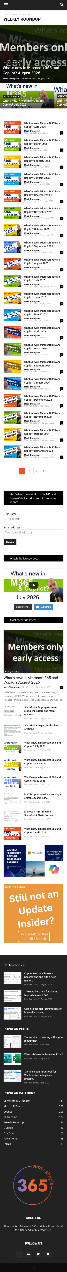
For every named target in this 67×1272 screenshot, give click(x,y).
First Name (10, 514)
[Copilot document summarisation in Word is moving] (12, 1013)
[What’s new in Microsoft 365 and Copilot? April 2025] (12, 332)
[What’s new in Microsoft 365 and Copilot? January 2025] (12, 383)
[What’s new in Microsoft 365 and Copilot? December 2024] (12, 400)
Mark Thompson (11, 78)
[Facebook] (19, 1254)
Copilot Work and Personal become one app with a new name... (40, 977)
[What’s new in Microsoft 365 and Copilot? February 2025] (12, 366)
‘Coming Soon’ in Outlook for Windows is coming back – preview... (40, 1075)
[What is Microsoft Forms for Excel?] (12, 1059)
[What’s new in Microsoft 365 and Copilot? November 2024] (12, 417)
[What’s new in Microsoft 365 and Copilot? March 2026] (12, 144)
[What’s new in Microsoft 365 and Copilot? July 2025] (12, 281)
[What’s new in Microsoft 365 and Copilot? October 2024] (12, 434)
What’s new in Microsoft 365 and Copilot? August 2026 (31, 680)
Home (7, 14)
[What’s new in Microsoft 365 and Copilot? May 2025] (12, 315)
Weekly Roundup (11, 63)
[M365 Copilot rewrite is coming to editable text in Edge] (12, 799)
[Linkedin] (28, 1254)
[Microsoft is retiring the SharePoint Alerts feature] (12, 816)
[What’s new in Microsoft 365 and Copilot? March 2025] (12, 349)
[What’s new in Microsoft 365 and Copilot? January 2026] (12, 179)
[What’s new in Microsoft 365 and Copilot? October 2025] (12, 230)
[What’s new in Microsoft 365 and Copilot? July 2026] (27, 96)
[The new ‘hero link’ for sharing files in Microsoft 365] (12, 996)
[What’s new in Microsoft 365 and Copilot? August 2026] (33, 54)
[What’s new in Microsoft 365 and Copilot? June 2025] (12, 298)
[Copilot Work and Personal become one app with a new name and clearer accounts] (12, 978)
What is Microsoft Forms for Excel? (43, 1054)
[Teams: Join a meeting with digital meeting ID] (12, 1041)
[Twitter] (38, 1254)
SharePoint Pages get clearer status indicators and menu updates (41, 711)
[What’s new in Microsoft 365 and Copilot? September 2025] (12, 247)
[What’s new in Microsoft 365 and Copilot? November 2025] (12, 213)
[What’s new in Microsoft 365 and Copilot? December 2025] (12, 196)
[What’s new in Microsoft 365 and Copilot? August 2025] (12, 264)
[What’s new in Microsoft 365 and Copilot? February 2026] (12, 161)
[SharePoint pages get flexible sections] (12, 730)
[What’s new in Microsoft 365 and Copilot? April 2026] (12, 127)
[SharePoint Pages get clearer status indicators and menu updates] (12, 711)
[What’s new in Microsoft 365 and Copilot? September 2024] (12, 451)
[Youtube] (48, 1254)
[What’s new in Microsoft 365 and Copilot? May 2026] (12, 781)
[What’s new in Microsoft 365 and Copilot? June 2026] (12, 764)
